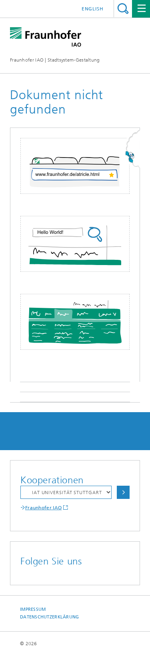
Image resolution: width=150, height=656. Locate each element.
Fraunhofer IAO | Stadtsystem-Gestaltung (55, 60)
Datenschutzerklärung (49, 617)
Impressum (33, 609)
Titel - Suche (123, 8)
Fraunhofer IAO (43, 507)
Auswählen (123, 492)
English (93, 9)
